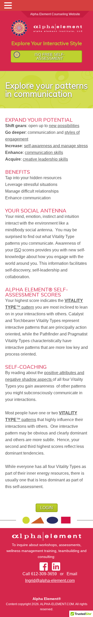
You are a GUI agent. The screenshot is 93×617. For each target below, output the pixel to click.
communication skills (44, 152)
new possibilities (64, 126)
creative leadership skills (45, 159)
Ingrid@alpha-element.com (50, 580)
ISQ (17, 250)
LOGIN (46, 508)
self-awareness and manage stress (56, 146)
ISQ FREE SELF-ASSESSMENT (50, 56)
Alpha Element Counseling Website (55, 14)
